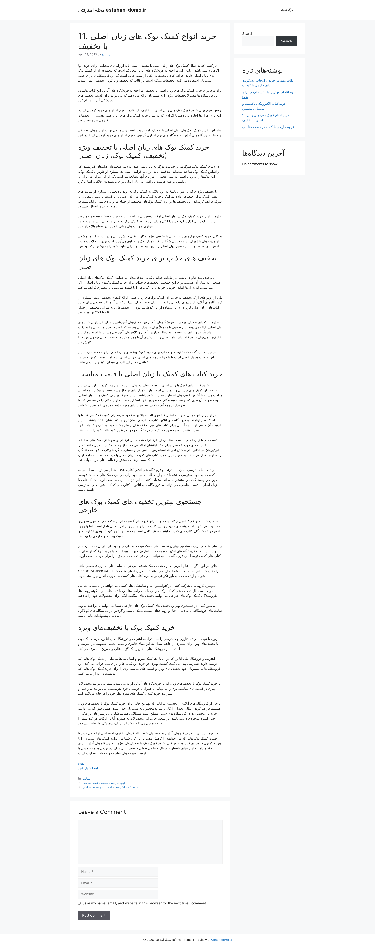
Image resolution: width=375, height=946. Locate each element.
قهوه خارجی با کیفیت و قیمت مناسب (104, 782)
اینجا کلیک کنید (88, 768)
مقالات (86, 778)
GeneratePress (221, 940)
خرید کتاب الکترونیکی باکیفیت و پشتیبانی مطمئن (110, 786)
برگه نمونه (286, 10)
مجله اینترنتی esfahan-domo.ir (112, 10)
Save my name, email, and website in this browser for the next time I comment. (144, 903)
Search (247, 34)
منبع (81, 763)
